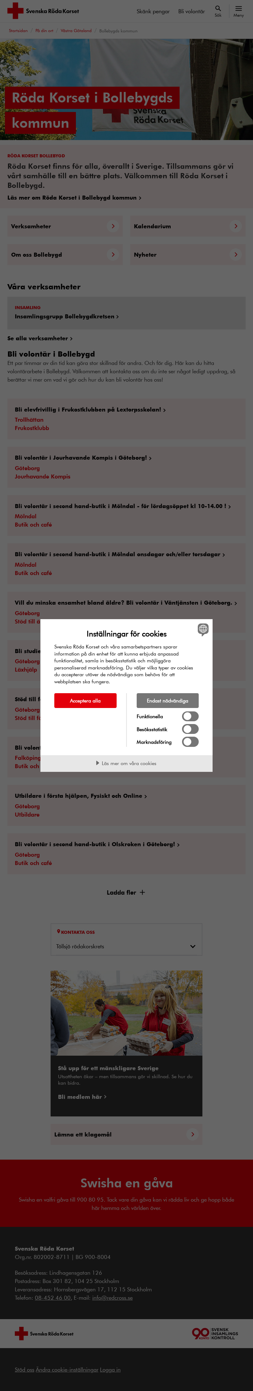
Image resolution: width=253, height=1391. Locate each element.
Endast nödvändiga (167, 700)
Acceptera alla (85, 700)
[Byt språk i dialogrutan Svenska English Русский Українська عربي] (202, 629)
